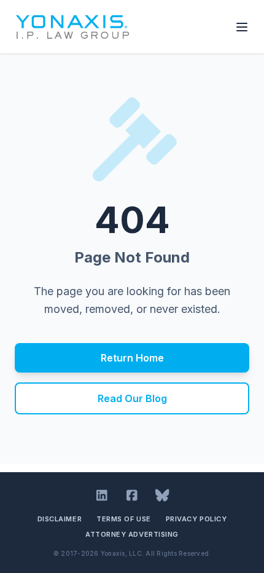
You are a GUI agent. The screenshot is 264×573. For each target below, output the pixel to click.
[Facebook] (132, 495)
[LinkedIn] (102, 495)
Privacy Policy (196, 519)
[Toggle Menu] (242, 27)
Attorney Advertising (132, 534)
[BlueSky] (162, 495)
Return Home (132, 358)
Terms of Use (123, 519)
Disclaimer (59, 519)
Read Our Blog (132, 398)
